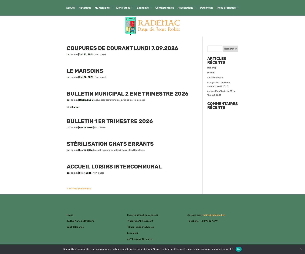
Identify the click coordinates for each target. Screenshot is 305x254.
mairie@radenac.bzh (214, 215)
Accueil (70, 8)
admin (74, 54)
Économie (143, 8)
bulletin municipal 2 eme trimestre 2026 (128, 93)
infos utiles (126, 100)
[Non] (301, 249)
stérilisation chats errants (110, 144)
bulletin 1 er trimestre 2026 (110, 121)
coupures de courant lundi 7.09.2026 (122, 48)
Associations (185, 8)
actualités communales (106, 100)
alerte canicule (215, 77)
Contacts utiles (164, 8)
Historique (84, 8)
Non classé (100, 54)
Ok (238, 249)
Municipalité (102, 8)
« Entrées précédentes (79, 188)
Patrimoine (206, 8)
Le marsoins (85, 71)
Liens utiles (123, 8)
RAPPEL (211, 72)
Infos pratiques (226, 8)
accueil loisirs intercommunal (114, 166)
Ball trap (212, 67)
